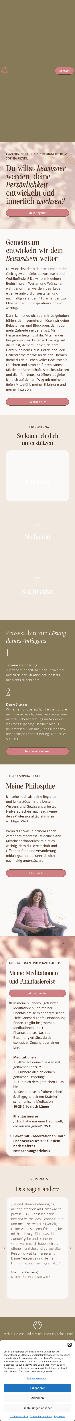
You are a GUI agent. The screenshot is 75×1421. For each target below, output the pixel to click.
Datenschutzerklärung (41, 1416)
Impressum (59, 1416)
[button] (69, 1344)
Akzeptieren (37, 1388)
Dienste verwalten (36, 1378)
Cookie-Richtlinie (19, 1416)
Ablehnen (37, 1398)
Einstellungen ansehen (37, 1408)
